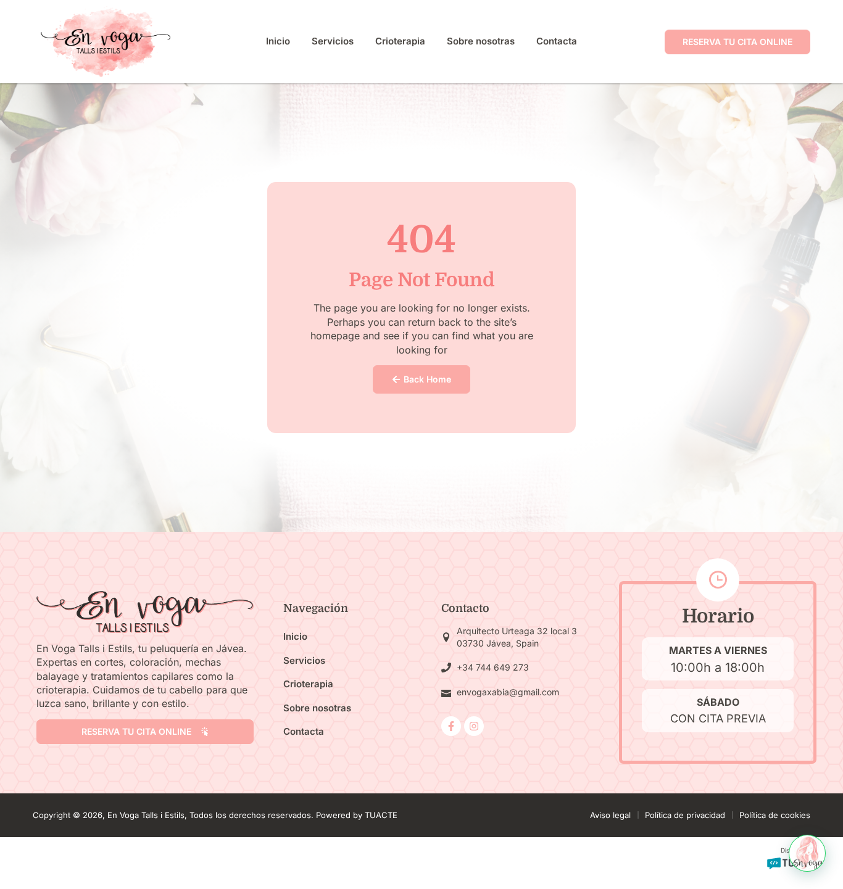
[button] (807, 853)
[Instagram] (474, 726)
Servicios (333, 41)
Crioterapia (400, 41)
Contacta (556, 41)
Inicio (278, 41)
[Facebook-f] (451, 726)
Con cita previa (718, 718)
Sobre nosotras (481, 41)
